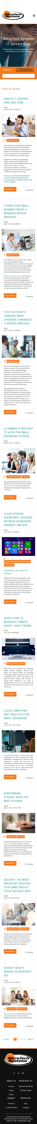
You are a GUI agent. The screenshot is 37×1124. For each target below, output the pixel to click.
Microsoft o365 (22, 1009)
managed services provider (13, 276)
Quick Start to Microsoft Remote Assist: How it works (18, 621)
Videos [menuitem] (11, 1090)
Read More (10, 189)
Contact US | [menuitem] (5, 2)
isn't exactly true (12, 486)
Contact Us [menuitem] (11, 1103)
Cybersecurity (11, 836)
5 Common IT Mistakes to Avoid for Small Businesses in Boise (18, 432)
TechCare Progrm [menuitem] (25, 1090)
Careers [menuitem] (11, 1094)
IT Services (25, 477)
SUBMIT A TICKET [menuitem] (6, 6)
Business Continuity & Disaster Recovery (17, 561)
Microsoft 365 (8, 1014)
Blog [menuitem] (25, 1103)
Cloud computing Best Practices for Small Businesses (16, 714)
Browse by (7, 70)
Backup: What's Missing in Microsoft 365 (18, 971)
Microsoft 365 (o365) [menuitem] (26, 1086)
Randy (6, 107)
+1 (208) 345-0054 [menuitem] (11, 1107)
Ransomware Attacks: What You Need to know (16, 797)
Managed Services (13, 140)
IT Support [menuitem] (25, 1107)
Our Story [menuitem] (11, 1086)
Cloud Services (9, 565)
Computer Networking (14, 477)
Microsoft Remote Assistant (16, 663)
